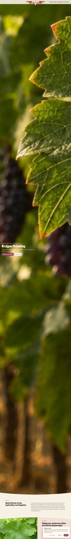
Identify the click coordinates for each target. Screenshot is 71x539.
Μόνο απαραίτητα (52, 535)
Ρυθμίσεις (60, 535)
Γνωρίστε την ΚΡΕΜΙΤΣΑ (8, 254)
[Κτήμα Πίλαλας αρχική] (35, 3)
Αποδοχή (66, 535)
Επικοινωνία (18, 254)
